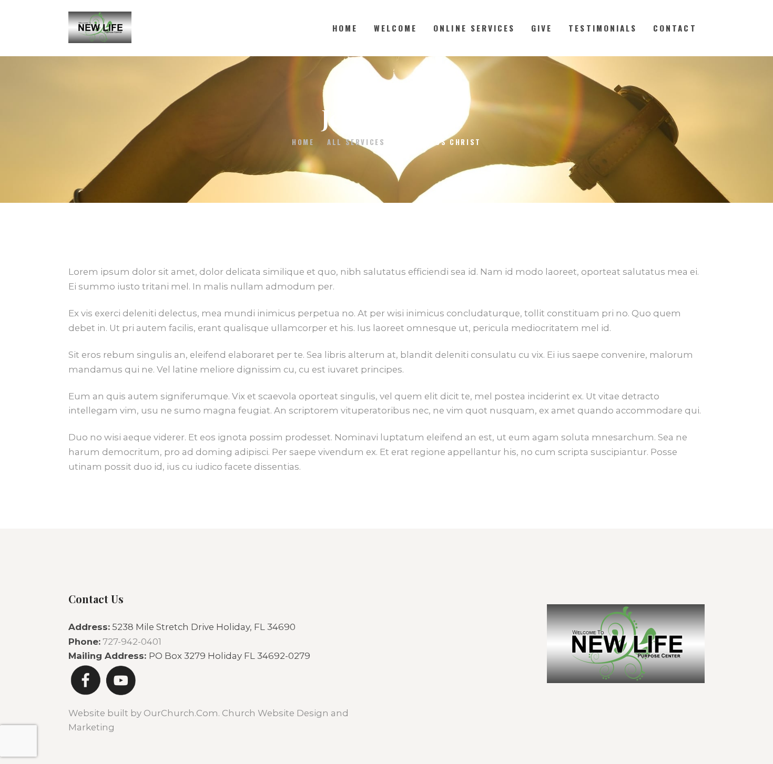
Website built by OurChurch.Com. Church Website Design (199, 713)
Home (303, 142)
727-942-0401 (132, 641)
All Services (356, 142)
